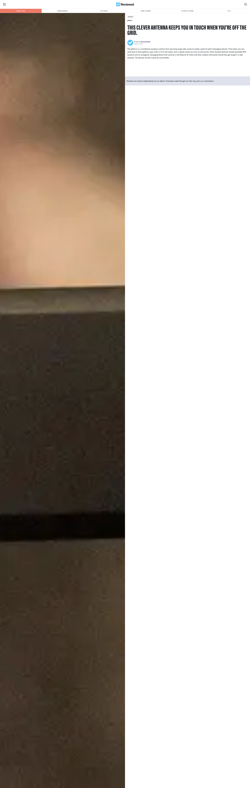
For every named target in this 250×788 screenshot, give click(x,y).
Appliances (104, 11)
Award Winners (62, 11)
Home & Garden (146, 11)
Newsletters (21, 11)
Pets (229, 11)
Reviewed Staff (145, 42)
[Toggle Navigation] (4, 4)
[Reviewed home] (125, 4)
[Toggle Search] (245, 4)
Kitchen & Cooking (187, 11)
